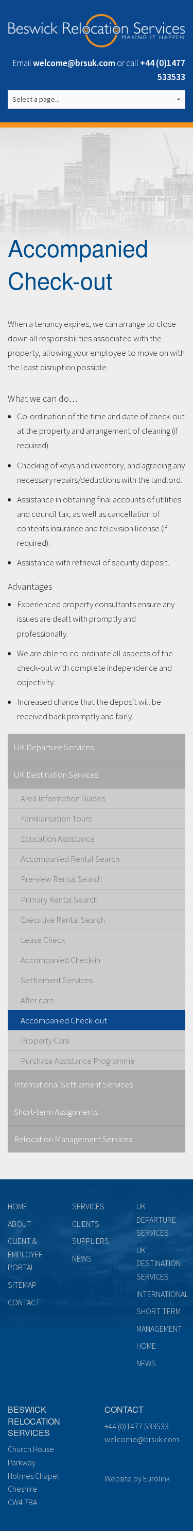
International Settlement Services (73, 1084)
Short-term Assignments (56, 1111)
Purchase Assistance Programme (78, 1060)
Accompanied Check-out (64, 1020)
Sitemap (22, 1285)
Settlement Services (57, 980)
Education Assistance (58, 838)
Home (17, 1206)
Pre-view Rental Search (61, 879)
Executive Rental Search (63, 919)
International (162, 1294)
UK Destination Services (56, 774)
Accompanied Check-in (60, 960)
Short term (158, 1311)
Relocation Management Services (73, 1139)
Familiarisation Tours (56, 818)
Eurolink (156, 1478)
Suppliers (90, 1241)
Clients (85, 1224)
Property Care (45, 1040)
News (82, 1258)
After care (37, 1000)
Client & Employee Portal (25, 1254)
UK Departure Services (54, 747)
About (19, 1224)
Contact (24, 1302)
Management (159, 1328)
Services (88, 1206)
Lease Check (43, 939)
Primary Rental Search (59, 899)
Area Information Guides (63, 798)
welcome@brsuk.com (141, 1439)
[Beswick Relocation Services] (96, 29)
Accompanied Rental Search (70, 858)
